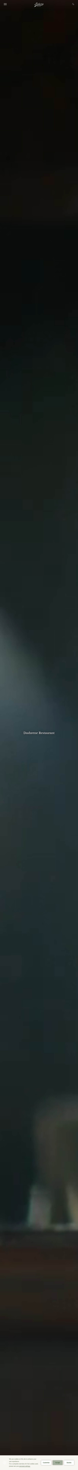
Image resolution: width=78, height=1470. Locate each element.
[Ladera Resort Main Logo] (39, 5)
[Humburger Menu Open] (5, 4)
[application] (39, 1462)
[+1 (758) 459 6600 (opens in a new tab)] (73, 4)
